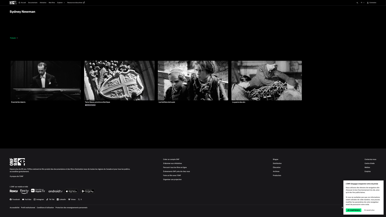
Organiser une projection (172, 179)
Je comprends (353, 210)
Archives (276, 171)
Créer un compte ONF (171, 159)
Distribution (277, 163)
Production (277, 175)
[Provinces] (17, 37)
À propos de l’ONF (16, 176)
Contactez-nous (370, 159)
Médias (367, 167)
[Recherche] (357, 3)
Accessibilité (14, 208)
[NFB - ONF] (13, 3)
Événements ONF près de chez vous (176, 171)
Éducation (276, 167)
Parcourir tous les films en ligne (175, 167)
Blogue (275, 159)
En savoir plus (369, 210)
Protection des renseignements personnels (71, 208)
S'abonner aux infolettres (172, 163)
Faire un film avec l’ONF (172, 175)
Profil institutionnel (28, 208)
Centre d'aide (370, 163)
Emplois (368, 171)
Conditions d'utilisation (45, 208)
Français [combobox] (13, 38)
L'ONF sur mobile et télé (19, 187)
